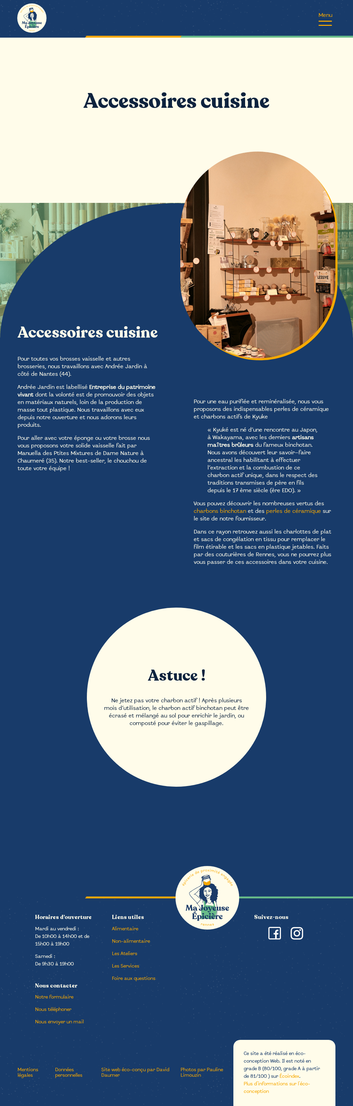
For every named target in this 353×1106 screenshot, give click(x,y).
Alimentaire (125, 929)
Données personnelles (68, 1072)
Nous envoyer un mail (59, 1022)
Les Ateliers (124, 954)
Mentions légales (28, 1072)
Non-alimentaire (131, 941)
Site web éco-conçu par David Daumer (135, 1072)
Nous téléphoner (53, 1009)
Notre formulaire (54, 997)
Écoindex (289, 1076)
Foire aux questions (133, 978)
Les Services (125, 966)
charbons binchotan (220, 511)
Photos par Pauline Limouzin (202, 1072)
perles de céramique (293, 511)
